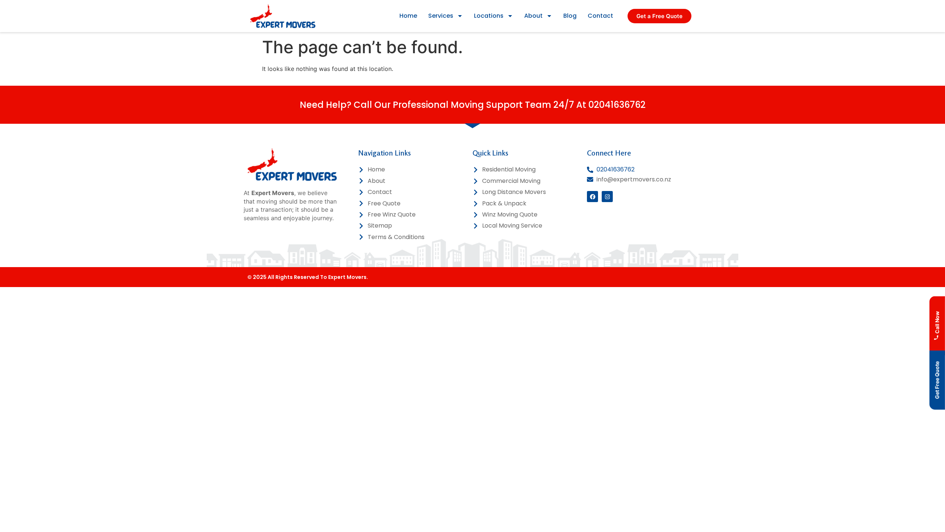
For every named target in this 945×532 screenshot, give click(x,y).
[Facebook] (592, 196)
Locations (489, 15)
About (533, 15)
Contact (600, 15)
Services (440, 15)
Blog (570, 15)
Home (408, 15)
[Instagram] (607, 196)
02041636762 (617, 105)
